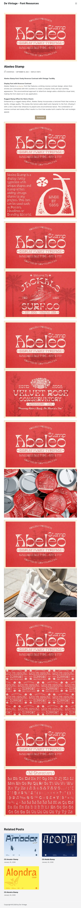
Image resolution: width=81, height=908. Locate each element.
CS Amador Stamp (11, 859)
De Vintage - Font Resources (21, 3)
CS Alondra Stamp (11, 892)
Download (40, 117)
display (21, 86)
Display (33, 72)
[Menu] (76, 3)
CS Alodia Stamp (48, 859)
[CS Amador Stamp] (21, 845)
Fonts (39, 72)
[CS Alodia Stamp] (59, 845)
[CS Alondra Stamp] (21, 878)
